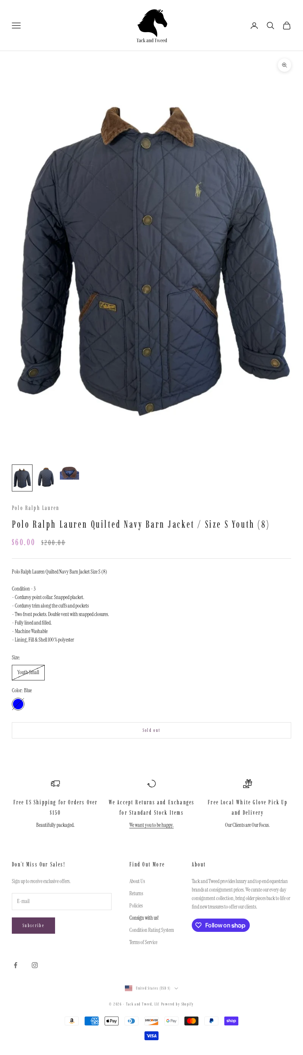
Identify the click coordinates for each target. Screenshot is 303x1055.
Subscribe (33, 925)
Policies (136, 905)
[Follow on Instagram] (34, 965)
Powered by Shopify (177, 1004)
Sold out (152, 730)
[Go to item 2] (45, 477)
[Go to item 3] (69, 472)
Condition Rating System (151, 930)
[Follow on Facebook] (15, 965)
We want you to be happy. (151, 825)
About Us (137, 881)
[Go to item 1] (22, 477)
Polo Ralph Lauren (35, 507)
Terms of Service (143, 942)
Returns (136, 893)
